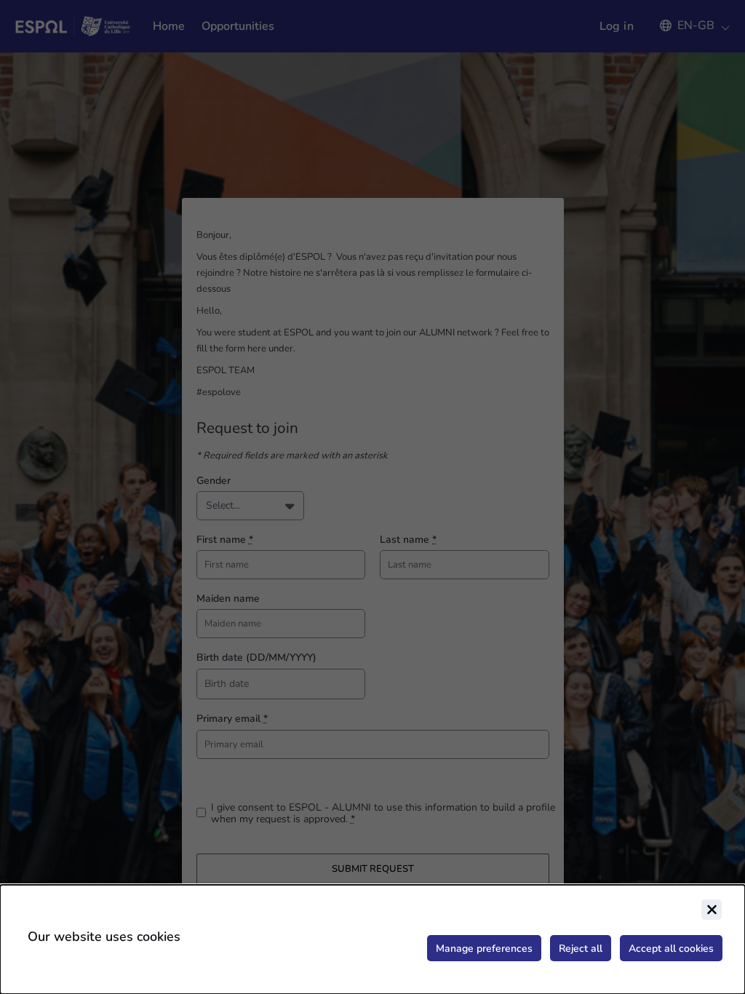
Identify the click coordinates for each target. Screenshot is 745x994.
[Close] (711, 909)
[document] (372, 939)
